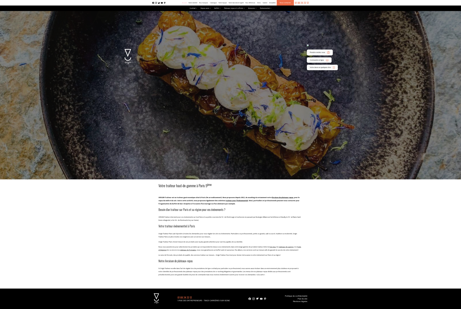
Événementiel (265, 8)
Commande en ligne (317, 60)
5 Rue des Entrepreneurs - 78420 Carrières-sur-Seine (204, 300)
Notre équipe (223, 3)
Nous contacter (285, 3)
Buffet (216, 8)
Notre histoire (294, 281)
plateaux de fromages (188, 250)
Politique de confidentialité (296, 296)
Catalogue (213, 3)
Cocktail (192, 8)
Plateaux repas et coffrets (233, 8)
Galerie (265, 3)
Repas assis (205, 8)
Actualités (272, 3)
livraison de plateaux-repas (282, 197)
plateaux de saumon (286, 247)
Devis (259, 3)
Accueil (184, 3)
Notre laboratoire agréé (236, 3)
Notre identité (193, 3)
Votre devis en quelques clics (320, 67)
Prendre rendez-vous (317, 52)
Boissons (251, 8)
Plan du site (302, 299)
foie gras (272, 247)
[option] (230, 95)
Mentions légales (300, 301)
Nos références (250, 3)
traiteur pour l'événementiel (237, 201)
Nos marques (203, 3)
